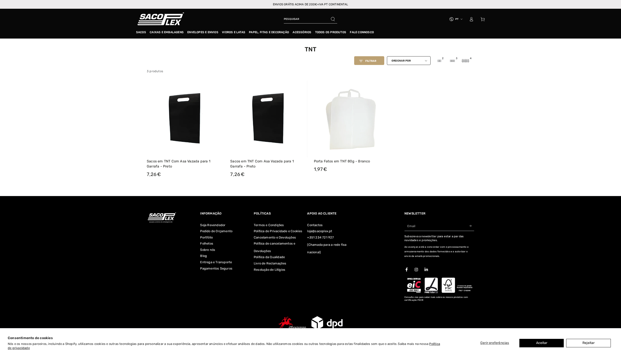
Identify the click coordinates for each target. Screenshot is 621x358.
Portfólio (206, 237)
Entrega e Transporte (216, 262)
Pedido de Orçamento (216, 231)
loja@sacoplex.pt (319, 231)
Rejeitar (588, 343)
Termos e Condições (269, 225)
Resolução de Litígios (269, 269)
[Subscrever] (471, 226)
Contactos (315, 225)
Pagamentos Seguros (216, 268)
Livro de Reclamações (270, 263)
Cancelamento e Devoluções (275, 237)
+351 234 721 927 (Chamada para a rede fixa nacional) (326, 245)
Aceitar (541, 343)
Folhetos (206, 243)
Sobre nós (207, 250)
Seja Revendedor (212, 225)
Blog (203, 256)
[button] (310, 19)
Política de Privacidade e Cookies (278, 231)
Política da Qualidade (269, 257)
